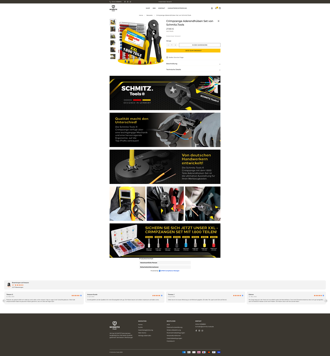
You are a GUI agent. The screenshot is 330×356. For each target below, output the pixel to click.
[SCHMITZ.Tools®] (113, 8)
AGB (168, 324)
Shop (148, 8)
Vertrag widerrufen (144, 335)
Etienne (177, 294)
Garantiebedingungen (174, 338)
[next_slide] (326, 300)
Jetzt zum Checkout (193, 50)
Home (141, 15)
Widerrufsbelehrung (174, 330)
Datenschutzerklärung (174, 327)
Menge (168, 41)
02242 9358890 (200, 324)
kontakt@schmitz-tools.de (204, 326)
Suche (140, 327)
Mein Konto (142, 333)
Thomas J (97, 294)
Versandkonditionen (174, 335)
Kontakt (161, 8)
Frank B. (258, 294)
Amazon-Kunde (18, 294)
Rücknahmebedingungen (176, 333)
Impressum (171, 341)
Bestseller (150, 15)
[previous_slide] (4, 300)
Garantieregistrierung (177, 8)
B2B (154, 8)
